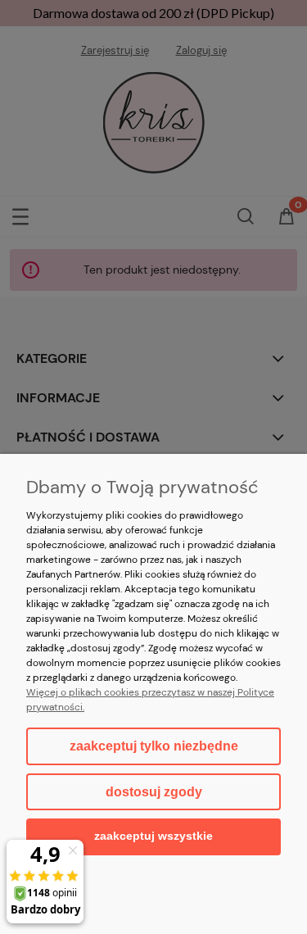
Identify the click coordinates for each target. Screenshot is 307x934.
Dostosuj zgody (154, 792)
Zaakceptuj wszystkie (153, 836)
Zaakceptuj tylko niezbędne (154, 746)
